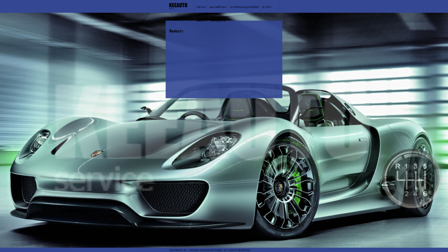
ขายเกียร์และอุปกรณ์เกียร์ (244, 7)
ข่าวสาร (266, 7)
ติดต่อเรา (202, 20)
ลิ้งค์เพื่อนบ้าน (218, 20)
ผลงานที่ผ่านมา (218, 7)
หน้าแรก (201, 7)
